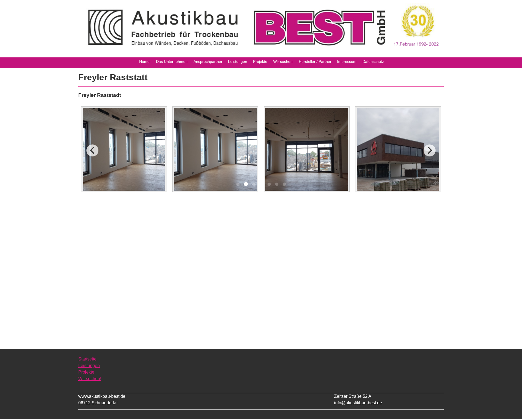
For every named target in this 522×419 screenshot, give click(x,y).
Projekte (86, 372)
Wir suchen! (89, 378)
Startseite (87, 359)
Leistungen (89, 365)
